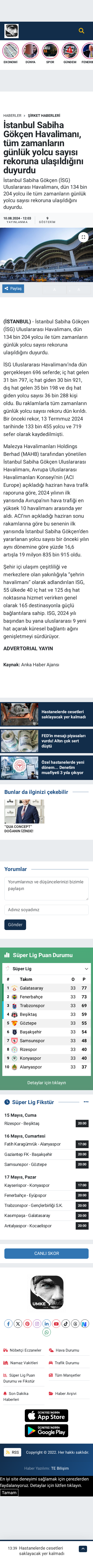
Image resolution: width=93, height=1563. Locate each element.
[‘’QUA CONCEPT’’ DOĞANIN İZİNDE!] (24, 811)
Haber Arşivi (65, 1393)
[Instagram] (37, 1323)
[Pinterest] (27, 1323)
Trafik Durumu (67, 1363)
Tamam (9, 1492)
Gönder (15, 924)
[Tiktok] (65, 1323)
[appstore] (46, 1416)
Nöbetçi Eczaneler (25, 1350)
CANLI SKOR (46, 1253)
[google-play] (46, 1431)
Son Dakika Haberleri (16, 1396)
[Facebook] (8, 1323)
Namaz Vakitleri (24, 1363)
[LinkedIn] (46, 1323)
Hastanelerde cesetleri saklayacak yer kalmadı (41, 1550)
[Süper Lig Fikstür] (86, 1102)
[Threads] (75, 1323)
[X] (18, 1323)
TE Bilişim (60, 1468)
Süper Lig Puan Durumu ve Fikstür (19, 1378)
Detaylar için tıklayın (46, 1082)
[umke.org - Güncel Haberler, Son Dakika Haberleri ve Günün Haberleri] (11, 30)
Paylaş (16, 288)
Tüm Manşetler (68, 1375)
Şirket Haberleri (44, 115)
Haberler (12, 115)
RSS (15, 1452)
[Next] (85, 1323)
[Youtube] (56, 1323)
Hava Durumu (67, 1350)
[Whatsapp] (46, 1332)
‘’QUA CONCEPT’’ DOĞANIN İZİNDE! (18, 829)
